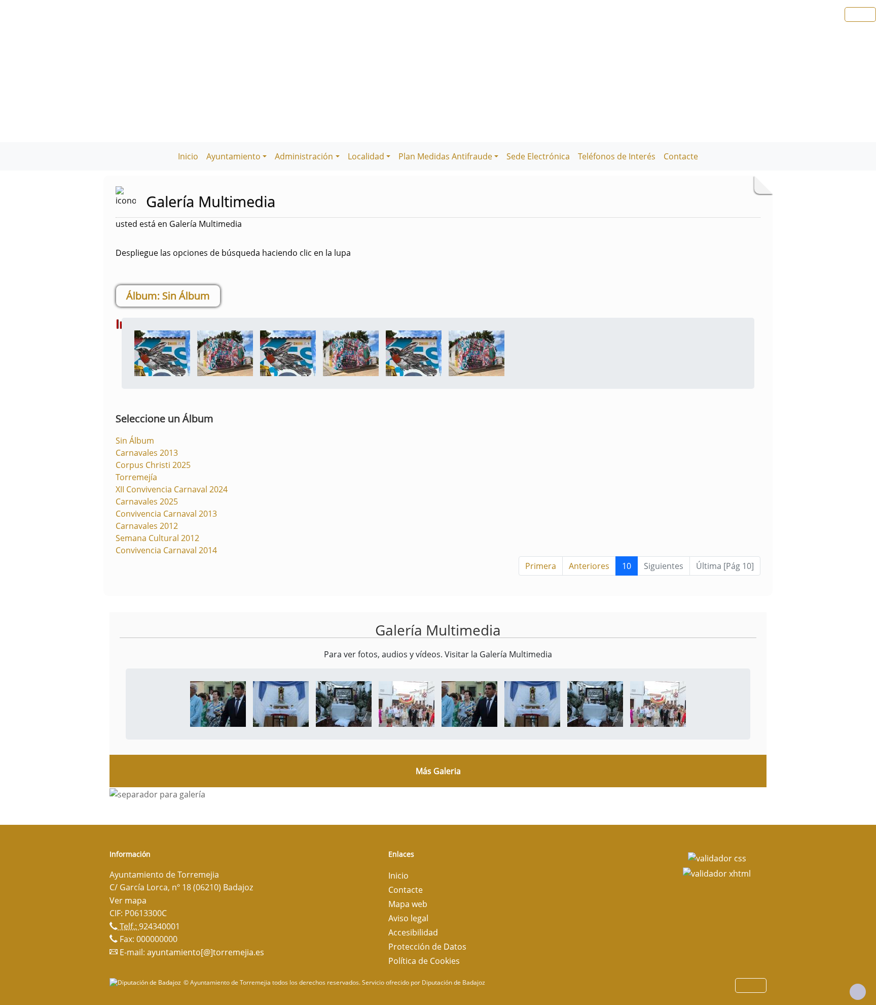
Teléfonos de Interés (616, 156)
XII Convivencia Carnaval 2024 (172, 489)
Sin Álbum (135, 440)
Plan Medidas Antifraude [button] (445, 156)
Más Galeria (438, 771)
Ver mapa (128, 900)
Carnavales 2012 (147, 525)
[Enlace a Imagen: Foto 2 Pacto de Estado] (162, 352)
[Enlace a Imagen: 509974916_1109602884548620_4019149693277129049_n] (280, 703)
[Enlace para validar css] (717, 857)
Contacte (681, 156)
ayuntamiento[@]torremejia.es (205, 952)
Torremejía (136, 477)
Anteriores (589, 566)
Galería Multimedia (438, 630)
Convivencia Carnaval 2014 (166, 550)
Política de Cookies (424, 960)
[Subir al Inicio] (858, 992)
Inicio (188, 156)
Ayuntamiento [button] (233, 156)
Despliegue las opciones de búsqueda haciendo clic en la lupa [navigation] (233, 252)
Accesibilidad (413, 932)
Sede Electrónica (538, 156)
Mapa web (407, 904)
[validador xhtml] (717, 872)
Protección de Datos (427, 946)
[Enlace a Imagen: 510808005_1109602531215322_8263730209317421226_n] (406, 703)
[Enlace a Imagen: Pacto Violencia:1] (225, 352)
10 (626, 566)
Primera (540, 566)
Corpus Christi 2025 (153, 465)
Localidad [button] (366, 156)
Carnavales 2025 (147, 501)
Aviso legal (408, 918)
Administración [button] (304, 156)
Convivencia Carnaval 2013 (166, 513)
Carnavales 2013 (147, 452)
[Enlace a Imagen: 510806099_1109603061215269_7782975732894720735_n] (343, 703)
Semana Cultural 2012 (157, 538)
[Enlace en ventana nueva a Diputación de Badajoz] (147, 982)
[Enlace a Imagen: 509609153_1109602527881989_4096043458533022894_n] (218, 703)
